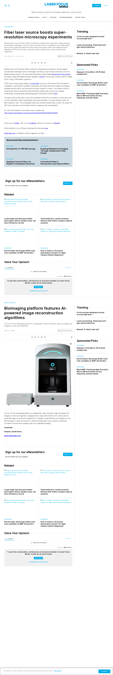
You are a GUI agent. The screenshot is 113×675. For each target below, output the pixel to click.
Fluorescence (8, 26)
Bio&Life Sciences (9, 302)
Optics (44, 17)
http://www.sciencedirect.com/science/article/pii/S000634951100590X (31, 113)
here (46, 128)
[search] (9, 5)
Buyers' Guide (80, 17)
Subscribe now (9, 133)
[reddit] (41, 63)
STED (42, 77)
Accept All (104, 671)
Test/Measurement (65, 17)
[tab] (9, 267)
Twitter (16, 123)
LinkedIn (56, 123)
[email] (45, 63)
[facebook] (32, 63)
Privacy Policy (57, 670)
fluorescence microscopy (61, 74)
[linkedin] (35, 63)
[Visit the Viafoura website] (68, 276)
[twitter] (38, 63)
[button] (5, 5)
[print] (71, 63)
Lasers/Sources (33, 17)
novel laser (35, 83)
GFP (55, 94)
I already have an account (38, 290)
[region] (38, 272)
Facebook (32, 123)
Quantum (53, 17)
